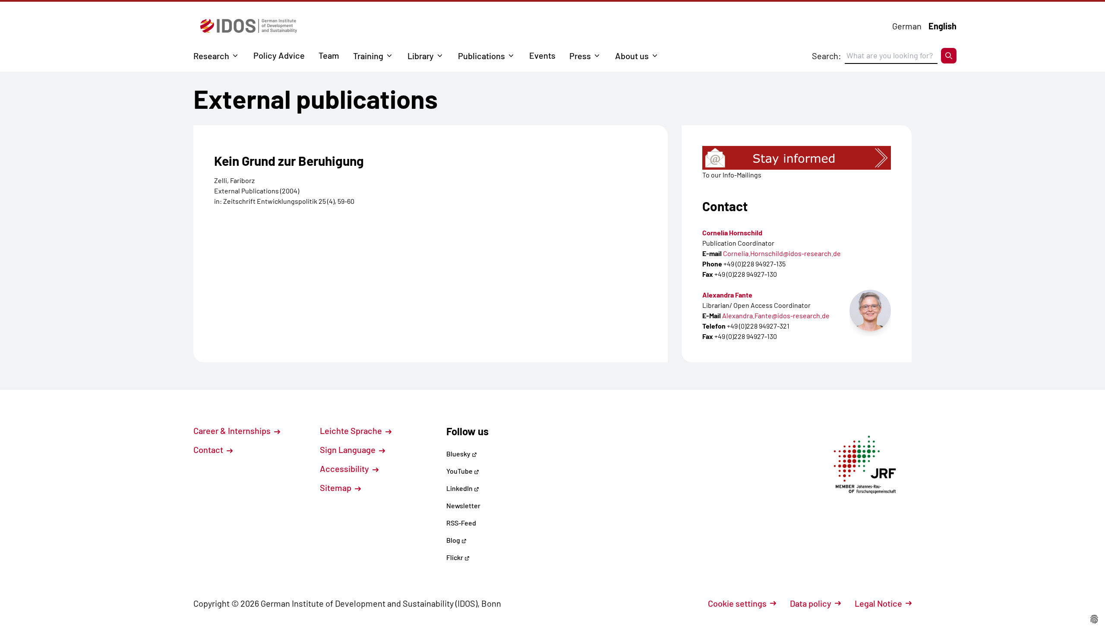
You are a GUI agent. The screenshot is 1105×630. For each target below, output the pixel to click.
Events (542, 55)
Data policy (810, 603)
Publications (481, 56)
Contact (209, 449)
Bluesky (459, 454)
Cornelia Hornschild (732, 232)
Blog (453, 540)
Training (368, 56)
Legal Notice (878, 603)
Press (580, 56)
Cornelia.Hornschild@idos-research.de (782, 253)
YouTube (460, 471)
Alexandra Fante (727, 295)
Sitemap (336, 487)
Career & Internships (232, 430)
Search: (826, 56)
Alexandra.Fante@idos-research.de (776, 315)
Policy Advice (279, 55)
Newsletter (463, 505)
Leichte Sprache (352, 430)
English (942, 26)
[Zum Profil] (870, 310)
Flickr (455, 557)
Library (420, 56)
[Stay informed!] (796, 158)
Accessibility (345, 468)
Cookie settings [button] (737, 603)
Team (329, 55)
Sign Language (348, 449)
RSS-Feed (461, 523)
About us (632, 56)
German (907, 26)
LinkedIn (460, 488)
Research (211, 56)
